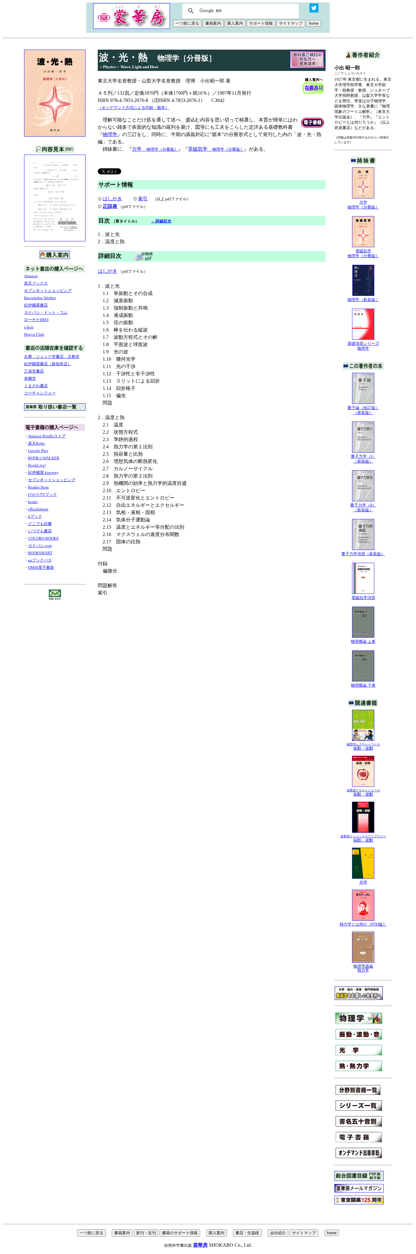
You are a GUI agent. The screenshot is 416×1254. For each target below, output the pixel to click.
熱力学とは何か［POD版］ (363, 924)
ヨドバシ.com (40, 545)
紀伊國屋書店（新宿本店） (48, 364)
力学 (155, 149)
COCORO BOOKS (43, 538)
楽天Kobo (36, 443)
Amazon (31, 276)
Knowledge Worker (40, 298)
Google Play (38, 450)
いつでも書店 (40, 531)
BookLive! (37, 465)
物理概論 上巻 (363, 641)
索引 (143, 198)
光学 (363, 882)
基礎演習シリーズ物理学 (363, 346)
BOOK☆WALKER (43, 458)
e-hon (28, 327)
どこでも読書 (40, 523)
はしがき (112, 198)
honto (33, 501)
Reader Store (38, 487)
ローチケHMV (36, 319)
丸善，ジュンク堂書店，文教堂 (51, 356)
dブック (35, 516)
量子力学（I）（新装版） (363, 459)
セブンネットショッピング (48, 290)
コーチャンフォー (40, 393)
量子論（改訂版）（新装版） (363, 410)
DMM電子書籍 (41, 567)
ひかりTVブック (42, 494)
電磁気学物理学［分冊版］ (363, 253)
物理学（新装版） (363, 299)
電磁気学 (216, 149)
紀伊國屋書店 (36, 305)
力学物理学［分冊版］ (363, 204)
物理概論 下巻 (363, 685)
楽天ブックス (36, 283)
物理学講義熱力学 (363, 968)
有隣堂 (30, 378)
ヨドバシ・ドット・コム (46, 312)
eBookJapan (38, 509)
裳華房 (200, 1245)
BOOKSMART (40, 553)
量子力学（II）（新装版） (363, 507)
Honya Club (34, 334)
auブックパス (40, 560)
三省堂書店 (34, 371)
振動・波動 (363, 747)
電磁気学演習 (363, 597)
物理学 (110, 134)
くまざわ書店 (36, 386)
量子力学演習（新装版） (363, 554)
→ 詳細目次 (161, 221)
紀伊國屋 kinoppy (43, 472)
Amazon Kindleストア (47, 436)
